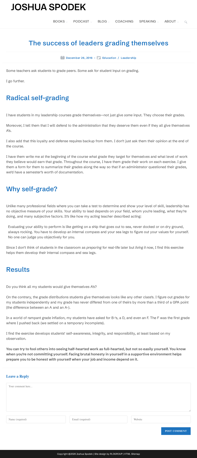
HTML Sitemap (132, 453)
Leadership (128, 58)
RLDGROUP (116, 453)
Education (109, 58)
